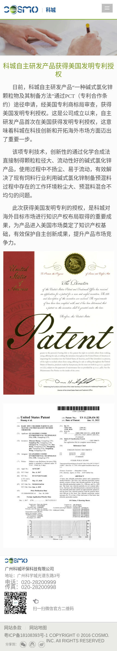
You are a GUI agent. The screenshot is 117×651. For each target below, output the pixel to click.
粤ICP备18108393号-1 (26, 635)
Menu (107, 8)
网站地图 (38, 627)
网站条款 (12, 627)
